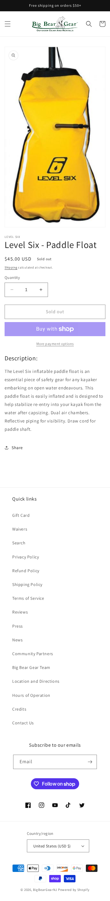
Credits (19, 709)
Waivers (19, 529)
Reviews (20, 612)
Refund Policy (25, 570)
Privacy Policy (25, 557)
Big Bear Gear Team (31, 667)
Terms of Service (28, 598)
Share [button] (17, 447)
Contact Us (23, 723)
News (17, 640)
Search (19, 543)
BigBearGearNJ (45, 890)
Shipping (11, 267)
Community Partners (32, 653)
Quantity (12, 277)
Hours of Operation (31, 695)
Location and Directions (36, 681)
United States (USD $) (52, 846)
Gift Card (21, 515)
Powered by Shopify (74, 890)
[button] (7, 24)
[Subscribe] (90, 762)
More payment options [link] (55, 343)
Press (17, 626)
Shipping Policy (27, 584)
